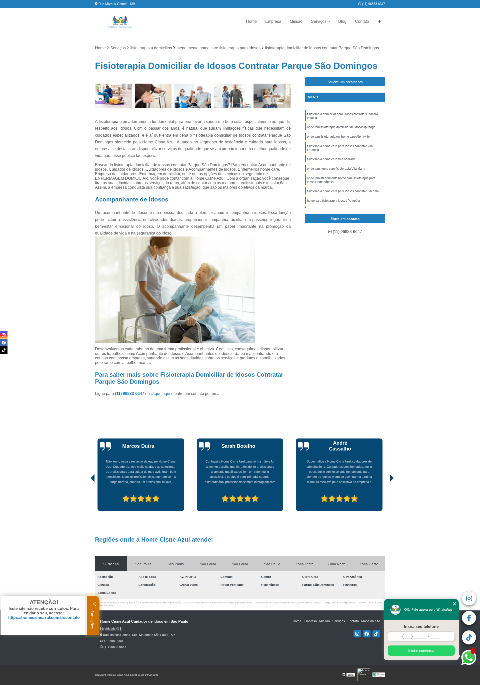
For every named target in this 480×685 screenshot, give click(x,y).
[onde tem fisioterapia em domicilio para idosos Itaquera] (113, 96)
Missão (296, 21)
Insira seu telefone (421, 626)
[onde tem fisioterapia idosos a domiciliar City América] (193, 96)
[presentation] (86, 497)
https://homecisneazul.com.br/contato (44, 617)
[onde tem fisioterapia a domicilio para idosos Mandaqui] (153, 96)
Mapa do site (370, 621)
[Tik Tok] (376, 633)
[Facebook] (366, 633)
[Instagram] (357, 633)
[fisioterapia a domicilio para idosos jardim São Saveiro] (232, 96)
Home (251, 21)
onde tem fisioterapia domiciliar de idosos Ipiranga (341, 127)
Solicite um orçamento (345, 82)
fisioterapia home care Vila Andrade (331, 159)
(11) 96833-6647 (373, 4)
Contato (362, 21)
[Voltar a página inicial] (120, 22)
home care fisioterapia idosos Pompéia (333, 200)
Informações (92, 617)
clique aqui (160, 393)
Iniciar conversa (421, 650)
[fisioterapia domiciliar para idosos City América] (272, 96)
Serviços (318, 21)
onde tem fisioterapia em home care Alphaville (338, 136)
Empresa (273, 21)
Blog (342, 21)
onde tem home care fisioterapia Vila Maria (336, 168)
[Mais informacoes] (379, 21)
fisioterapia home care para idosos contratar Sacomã (343, 191)
